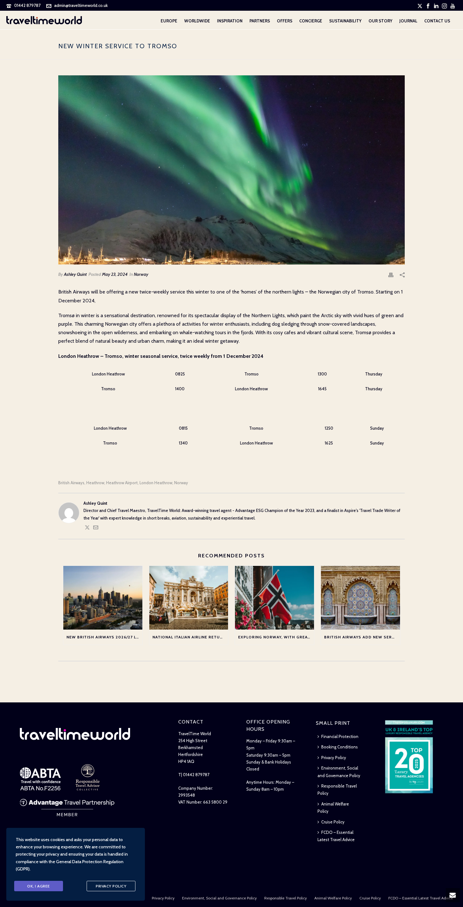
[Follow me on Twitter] (87, 528)
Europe (169, 20)
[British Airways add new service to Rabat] (360, 597)
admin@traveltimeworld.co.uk (81, 5)
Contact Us (437, 20)
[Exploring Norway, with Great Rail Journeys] (274, 597)
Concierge (310, 20)
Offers (284, 20)
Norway (141, 274)
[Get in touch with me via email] (95, 528)
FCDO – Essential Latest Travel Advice (336, 836)
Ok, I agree (38, 886)
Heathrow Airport (122, 483)
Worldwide (197, 20)
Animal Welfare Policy (333, 807)
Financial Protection (339, 736)
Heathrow (95, 483)
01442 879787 (27, 5)
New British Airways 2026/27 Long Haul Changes (104, 637)
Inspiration (230, 20)
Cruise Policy (333, 821)
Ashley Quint (75, 274)
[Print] (390, 274)
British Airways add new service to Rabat (362, 637)
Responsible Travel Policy (337, 789)
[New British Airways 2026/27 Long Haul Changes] (102, 597)
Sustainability (345, 20)
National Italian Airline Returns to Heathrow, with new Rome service (190, 637)
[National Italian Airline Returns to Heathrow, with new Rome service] (188, 597)
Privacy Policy (333, 757)
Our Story (380, 20)
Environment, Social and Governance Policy (338, 771)
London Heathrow (156, 483)
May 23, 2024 (115, 274)
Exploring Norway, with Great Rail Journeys (276, 637)
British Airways (71, 483)
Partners (259, 20)
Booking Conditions (339, 746)
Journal (408, 20)
